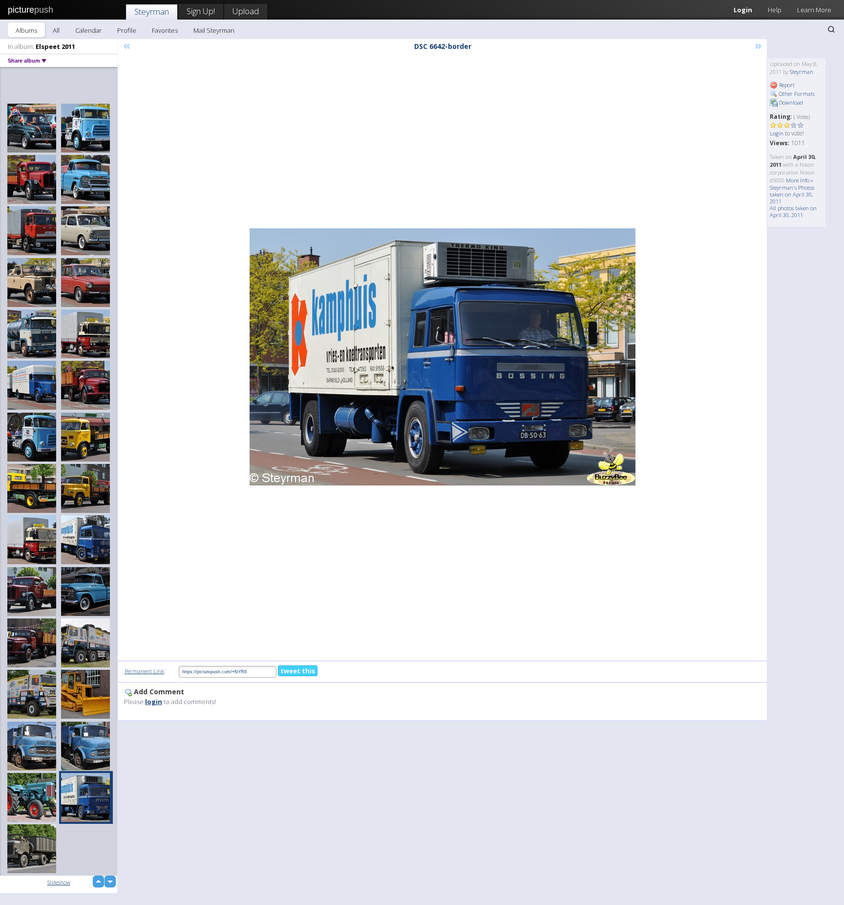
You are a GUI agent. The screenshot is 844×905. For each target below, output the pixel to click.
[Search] (831, 29)
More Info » (799, 180)
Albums (26, 30)
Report (786, 84)
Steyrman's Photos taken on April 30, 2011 (792, 194)
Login (743, 9)
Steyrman (151, 11)
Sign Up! (201, 11)
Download (790, 102)
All (56, 30)
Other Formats (796, 93)
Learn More (814, 9)
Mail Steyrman (213, 30)
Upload (245, 11)
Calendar (88, 30)
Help (774, 9)
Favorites (165, 30)
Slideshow (58, 882)
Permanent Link (144, 671)
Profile (126, 30)
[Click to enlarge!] (442, 357)
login (153, 701)
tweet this (297, 670)
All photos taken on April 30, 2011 (793, 211)
